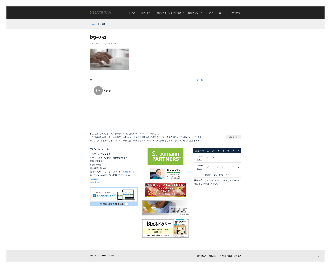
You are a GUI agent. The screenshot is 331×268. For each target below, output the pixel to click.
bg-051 (107, 90)
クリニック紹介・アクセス (230, 256)
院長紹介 (145, 12)
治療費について (195, 12)
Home (92, 24)
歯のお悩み (201, 256)
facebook (94, 179)
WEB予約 (235, 12)
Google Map (129, 171)
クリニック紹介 (216, 12)
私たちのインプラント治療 (168, 12)
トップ (132, 12)
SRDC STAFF (111, 44)
